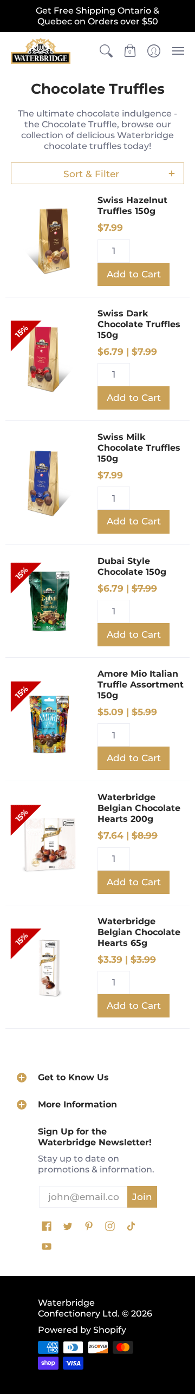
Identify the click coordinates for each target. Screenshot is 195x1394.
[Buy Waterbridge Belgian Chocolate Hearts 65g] (49, 966)
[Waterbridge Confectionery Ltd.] (40, 51)
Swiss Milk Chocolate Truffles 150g (139, 448)
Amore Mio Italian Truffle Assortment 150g (141, 685)
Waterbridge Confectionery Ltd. (79, 1308)
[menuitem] (106, 51)
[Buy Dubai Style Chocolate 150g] (49, 601)
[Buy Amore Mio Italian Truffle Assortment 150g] (49, 719)
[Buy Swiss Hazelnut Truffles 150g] (49, 240)
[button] (106, 51)
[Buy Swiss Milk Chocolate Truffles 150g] (49, 483)
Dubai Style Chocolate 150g (132, 566)
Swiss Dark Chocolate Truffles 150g (139, 324)
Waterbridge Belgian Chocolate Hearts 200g (139, 808)
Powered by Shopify (82, 1330)
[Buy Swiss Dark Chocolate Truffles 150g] (49, 359)
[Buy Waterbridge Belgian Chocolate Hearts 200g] (49, 843)
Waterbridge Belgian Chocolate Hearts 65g (139, 932)
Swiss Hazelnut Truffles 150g (132, 205)
